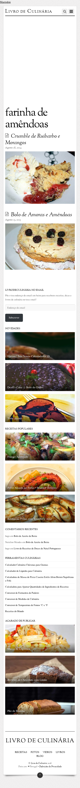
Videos (47, 752)
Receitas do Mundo (14, 611)
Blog (40, 756)
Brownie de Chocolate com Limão (27, 680)
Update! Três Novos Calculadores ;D (28, 356)
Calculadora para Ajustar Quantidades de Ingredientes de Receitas (37, 586)
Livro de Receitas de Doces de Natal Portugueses (37, 548)
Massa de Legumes (18, 649)
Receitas (21, 752)
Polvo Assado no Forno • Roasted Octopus (32, 487)
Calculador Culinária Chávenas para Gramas (26, 564)
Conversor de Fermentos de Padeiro (22, 592)
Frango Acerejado (17, 456)
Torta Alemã (14, 418)
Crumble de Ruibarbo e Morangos (32, 139)
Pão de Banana (16, 711)
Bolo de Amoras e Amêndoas (41, 215)
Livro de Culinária (39, 763)
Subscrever (14, 317)
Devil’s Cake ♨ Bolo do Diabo (25, 387)
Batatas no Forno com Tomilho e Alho (29, 519)
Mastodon (5, 2)
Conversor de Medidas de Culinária (22, 599)
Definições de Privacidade (50, 766)
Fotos (35, 752)
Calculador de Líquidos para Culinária (23, 571)
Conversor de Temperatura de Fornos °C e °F (26, 605)
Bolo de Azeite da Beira (25, 536)
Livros (60, 752)
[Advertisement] (40, 58)
